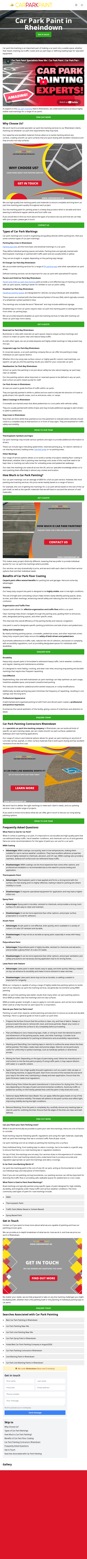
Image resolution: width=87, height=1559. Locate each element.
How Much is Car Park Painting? (18, 1434)
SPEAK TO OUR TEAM (43, 430)
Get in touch (43, 34)
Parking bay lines (10, 247)
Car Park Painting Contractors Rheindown (22, 1442)
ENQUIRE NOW (43, 652)
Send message (35, 1412)
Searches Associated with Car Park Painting (23, 1453)
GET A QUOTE (44, 324)
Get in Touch (10, 1450)
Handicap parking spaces (13, 293)
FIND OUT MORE (43, 117)
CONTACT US (43, 225)
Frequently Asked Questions (17, 1446)
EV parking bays (51, 266)
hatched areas (40, 449)
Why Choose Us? (12, 1427)
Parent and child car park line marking (19, 282)
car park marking (24, 109)
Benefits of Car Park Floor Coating (19, 1438)
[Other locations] (76, 5)
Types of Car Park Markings (16, 1430)
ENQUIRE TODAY (43, 717)
